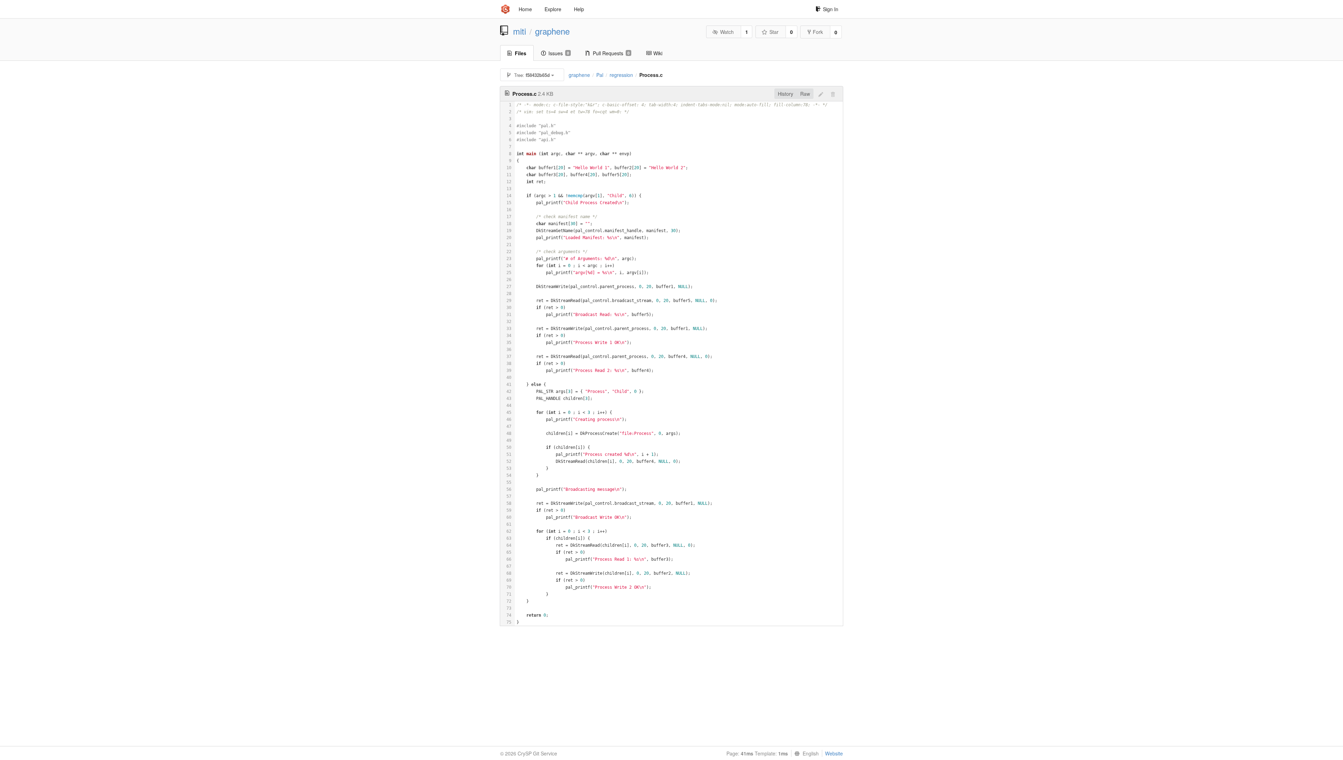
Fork (818, 31)
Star (774, 31)
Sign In (830, 9)
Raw (805, 93)
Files (520, 53)
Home (525, 9)
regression (621, 74)
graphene (552, 31)
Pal (599, 74)
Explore (553, 9)
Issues (558, 53)
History (785, 93)
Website (834, 753)
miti (519, 31)
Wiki (657, 53)
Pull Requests (611, 53)
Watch (727, 31)
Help (579, 9)
